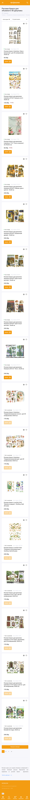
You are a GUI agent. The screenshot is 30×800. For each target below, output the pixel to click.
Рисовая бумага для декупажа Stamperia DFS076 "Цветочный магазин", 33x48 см (13, 323)
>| (11, 751)
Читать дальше (6, 775)
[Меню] (2, 2)
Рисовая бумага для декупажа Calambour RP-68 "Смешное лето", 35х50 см (13, 98)
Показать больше (15, 747)
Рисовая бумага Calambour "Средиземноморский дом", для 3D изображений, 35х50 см (14, 459)
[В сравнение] (24, 23)
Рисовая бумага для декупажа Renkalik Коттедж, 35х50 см (13, 729)
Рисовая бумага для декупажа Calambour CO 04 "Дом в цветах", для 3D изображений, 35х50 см (14, 684)
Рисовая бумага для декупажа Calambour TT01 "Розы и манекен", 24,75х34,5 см (14, 143)
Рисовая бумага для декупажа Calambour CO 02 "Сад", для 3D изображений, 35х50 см (13, 594)
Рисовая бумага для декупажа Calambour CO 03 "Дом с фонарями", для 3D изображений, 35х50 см (14, 639)
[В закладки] (26, 23)
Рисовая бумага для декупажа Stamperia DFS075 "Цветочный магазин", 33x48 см (13, 278)
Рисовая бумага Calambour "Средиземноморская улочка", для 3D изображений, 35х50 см (15, 414)
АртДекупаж (15, 2)
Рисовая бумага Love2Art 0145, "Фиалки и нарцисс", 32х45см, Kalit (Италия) (14, 504)
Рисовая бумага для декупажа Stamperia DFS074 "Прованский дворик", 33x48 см (13, 233)
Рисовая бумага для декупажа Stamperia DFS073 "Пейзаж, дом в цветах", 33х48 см (13, 188)
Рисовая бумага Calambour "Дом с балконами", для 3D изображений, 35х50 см (14, 52)
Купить (7, 61)
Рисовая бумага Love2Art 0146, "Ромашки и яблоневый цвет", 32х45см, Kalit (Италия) (13, 549)
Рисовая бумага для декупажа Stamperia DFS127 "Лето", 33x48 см (14, 368)
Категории (5, 19)
